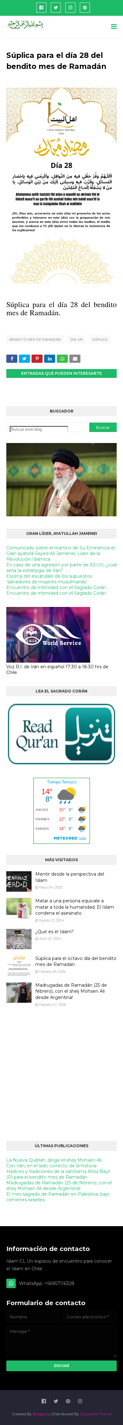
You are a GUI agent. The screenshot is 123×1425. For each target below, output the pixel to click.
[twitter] (56, 8)
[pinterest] (85, 8)
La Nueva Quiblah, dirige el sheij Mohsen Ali (54, 1160)
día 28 (76, 339)
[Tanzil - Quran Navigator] (61, 764)
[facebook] (41, 8)
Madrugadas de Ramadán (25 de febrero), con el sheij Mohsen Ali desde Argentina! (71, 991)
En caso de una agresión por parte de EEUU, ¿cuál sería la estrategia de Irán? (61, 567)
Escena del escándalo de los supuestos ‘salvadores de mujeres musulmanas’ (49, 579)
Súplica (100, 339)
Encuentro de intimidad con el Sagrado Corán (56, 587)
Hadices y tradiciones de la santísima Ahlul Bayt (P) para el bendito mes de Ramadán (58, 1174)
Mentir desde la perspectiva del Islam (69, 877)
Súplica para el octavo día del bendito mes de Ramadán (75, 962)
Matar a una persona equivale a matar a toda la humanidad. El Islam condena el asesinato (74, 907)
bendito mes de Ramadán (35, 339)
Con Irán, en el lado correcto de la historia (51, 1166)
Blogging (41, 1413)
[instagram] (70, 8)
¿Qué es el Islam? (54, 931)
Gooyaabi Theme (95, 1413)
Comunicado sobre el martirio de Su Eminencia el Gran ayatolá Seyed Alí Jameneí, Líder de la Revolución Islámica (60, 553)
